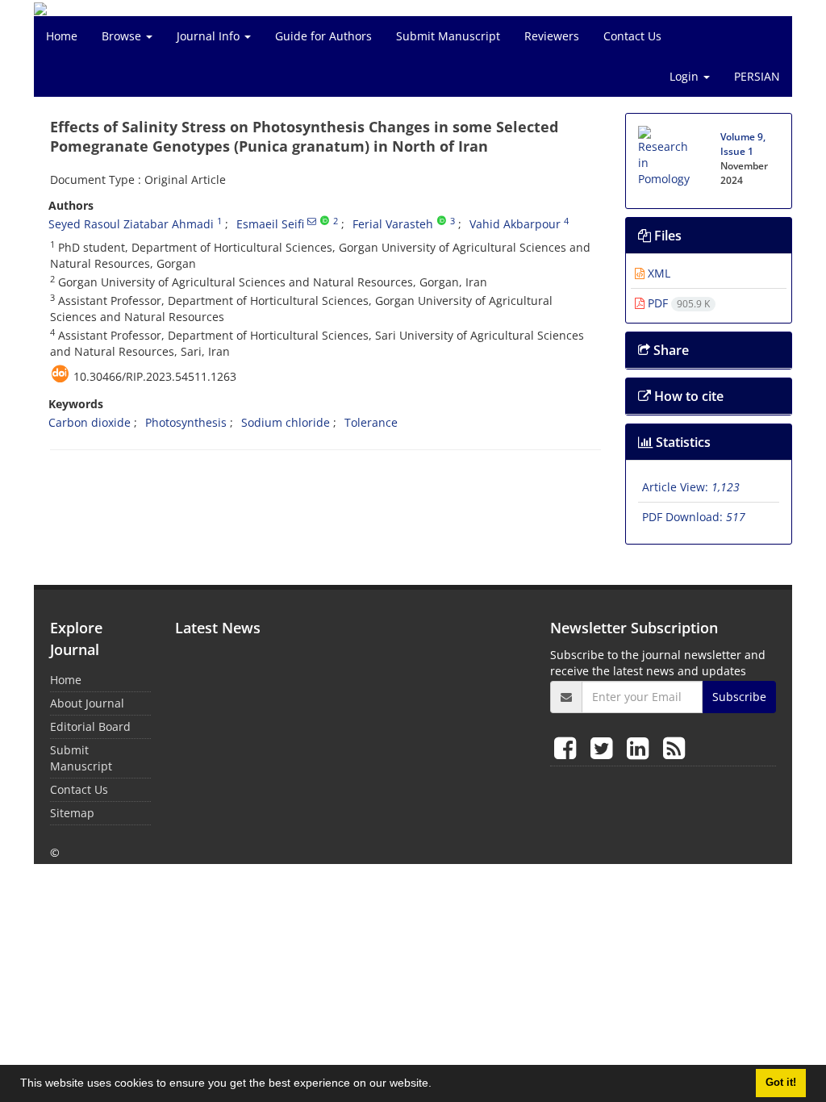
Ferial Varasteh (393, 224)
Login (686, 76)
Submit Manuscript (448, 36)
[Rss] (674, 747)
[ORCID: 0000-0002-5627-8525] (441, 221)
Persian (757, 76)
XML (657, 273)
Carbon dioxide (89, 422)
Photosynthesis (186, 422)
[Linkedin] (641, 747)
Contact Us (632, 36)
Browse (123, 36)
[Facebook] (568, 747)
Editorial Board (90, 726)
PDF (677, 303)
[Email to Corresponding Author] (311, 221)
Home (61, 36)
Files (666, 235)
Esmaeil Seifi (270, 224)
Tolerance (371, 422)
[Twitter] (604, 747)
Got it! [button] (781, 1082)
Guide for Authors (323, 36)
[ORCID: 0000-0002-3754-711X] (324, 221)
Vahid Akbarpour (515, 224)
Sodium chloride (285, 422)
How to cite (687, 396)
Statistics (682, 442)
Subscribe (739, 696)
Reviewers (551, 36)
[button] (437, 1085)
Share (669, 350)
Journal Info (210, 36)
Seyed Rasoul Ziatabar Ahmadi (131, 224)
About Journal (87, 703)
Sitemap (72, 812)
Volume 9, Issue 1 (743, 144)
